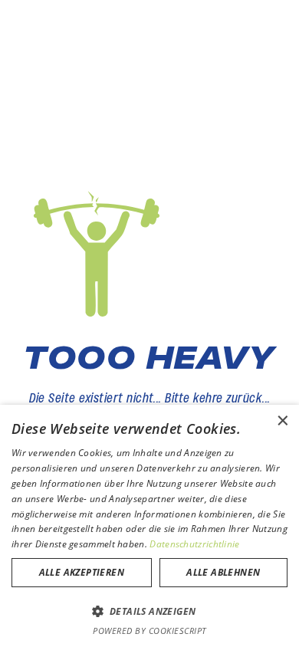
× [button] (282, 421)
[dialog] (149, 526)
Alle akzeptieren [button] (81, 572)
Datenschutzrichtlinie (194, 543)
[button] (150, 611)
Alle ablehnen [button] (223, 572)
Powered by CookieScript (149, 630)
